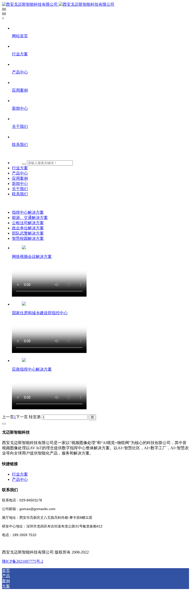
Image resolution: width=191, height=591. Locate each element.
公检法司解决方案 (28, 223)
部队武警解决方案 (28, 233)
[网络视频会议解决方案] (24, 248)
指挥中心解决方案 (28, 212)
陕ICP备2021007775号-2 (22, 561)
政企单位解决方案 (28, 228)
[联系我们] (100, 153)
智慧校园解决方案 (28, 238)
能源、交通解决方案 (30, 217)
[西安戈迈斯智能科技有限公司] (58, 4)
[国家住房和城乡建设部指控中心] (24, 304)
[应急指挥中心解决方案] (24, 360)
